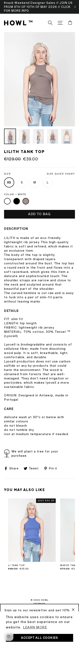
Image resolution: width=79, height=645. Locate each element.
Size (39, 173)
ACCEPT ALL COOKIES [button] (39, 638)
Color (15, 194)
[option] (39, 79)
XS (9, 182)
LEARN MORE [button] (35, 627)
